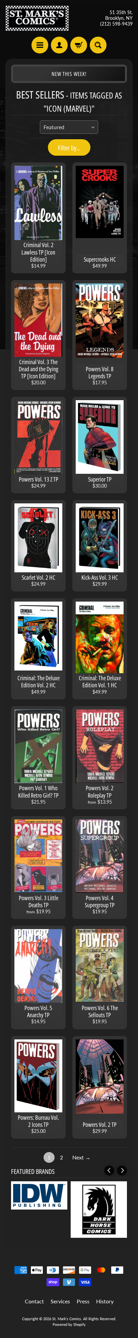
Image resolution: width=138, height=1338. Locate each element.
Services (60, 1301)
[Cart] (78, 45)
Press (83, 1301)
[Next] (122, 1170)
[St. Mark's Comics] (37, 18)
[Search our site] (98, 45)
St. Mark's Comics (66, 1318)
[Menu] (39, 45)
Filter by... (69, 147)
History (105, 1301)
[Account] (59, 45)
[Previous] (109, 1170)
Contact (34, 1301)
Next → (81, 1157)
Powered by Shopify (69, 1324)
